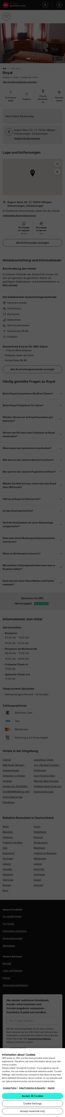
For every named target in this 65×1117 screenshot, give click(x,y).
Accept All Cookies (32, 1096)
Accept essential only (32, 1111)
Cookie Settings (32, 1103)
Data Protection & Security (32, 1088)
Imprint (51, 1088)
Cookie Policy (9, 1088)
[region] (32, 1082)
